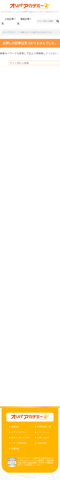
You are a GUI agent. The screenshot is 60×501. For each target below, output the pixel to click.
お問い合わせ (43, 438)
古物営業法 (42, 443)
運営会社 (15, 427)
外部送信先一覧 (44, 427)
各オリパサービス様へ (21, 438)
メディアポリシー (19, 432)
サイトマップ (43, 432)
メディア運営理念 (19, 443)
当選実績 (15, 448)
